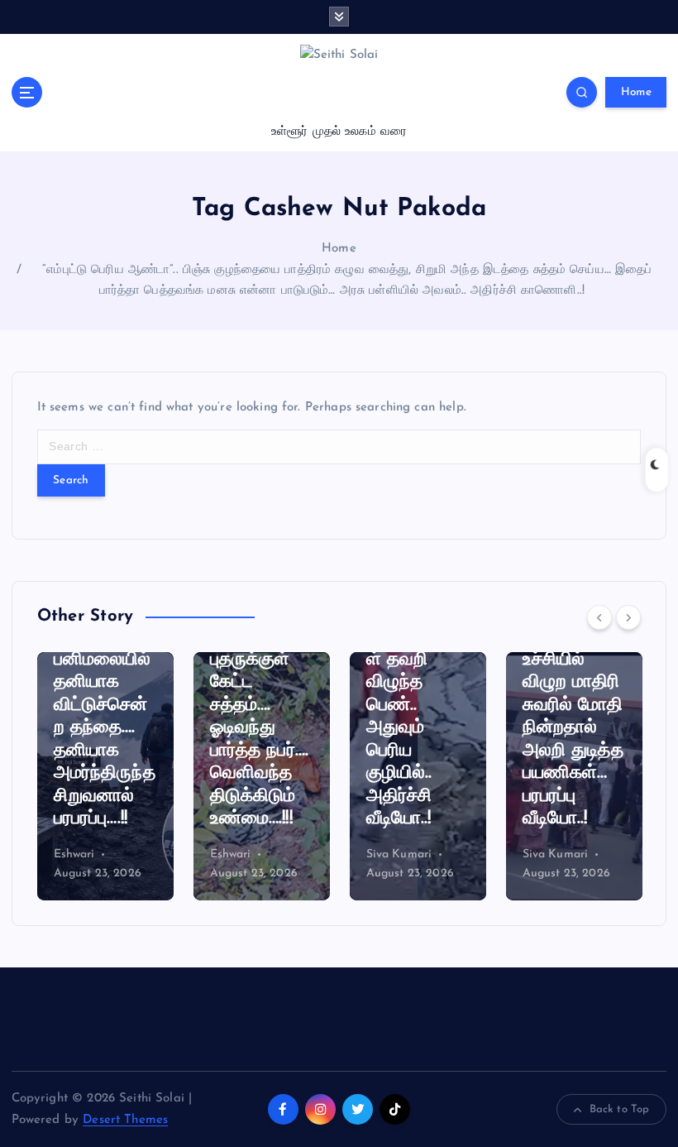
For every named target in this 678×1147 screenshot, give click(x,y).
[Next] (628, 617)
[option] (112, 776)
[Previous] (599, 617)
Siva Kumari (250, 854)
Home (636, 92)
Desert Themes (125, 1120)
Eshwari (81, 854)
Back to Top (620, 1109)
